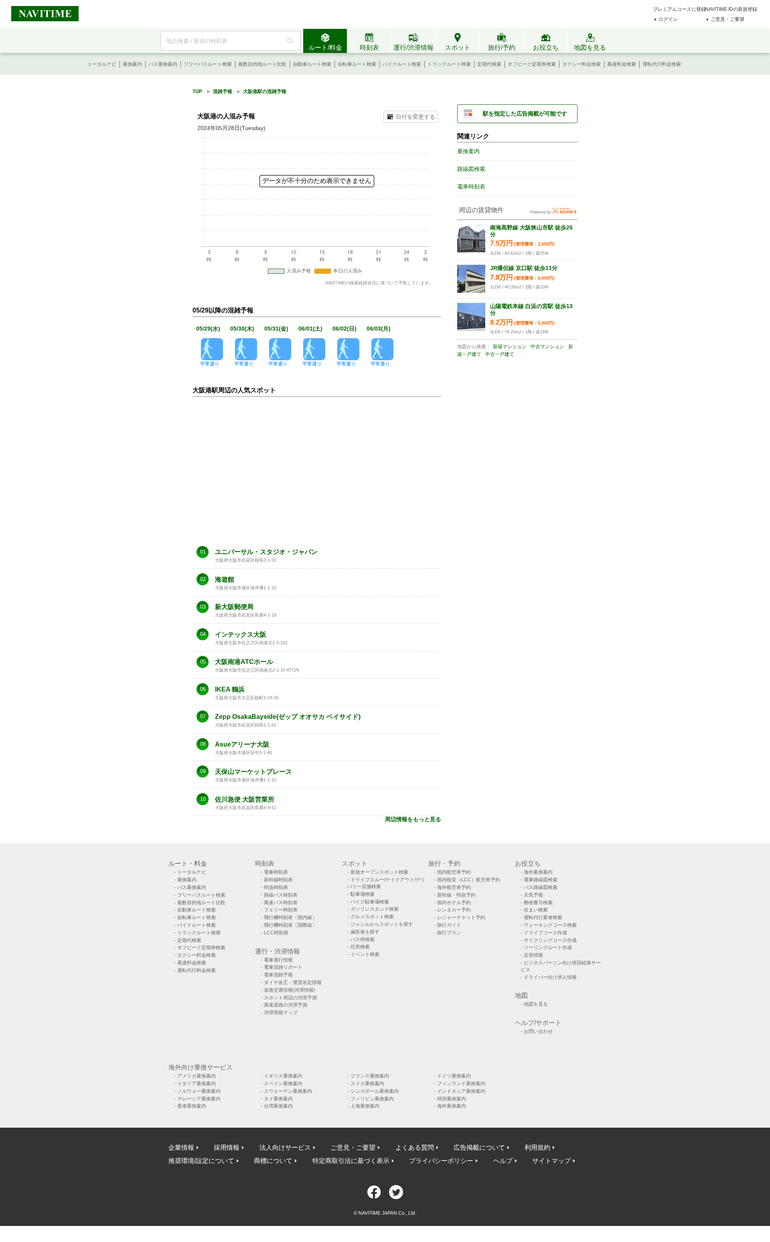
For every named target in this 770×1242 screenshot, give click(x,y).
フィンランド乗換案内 (461, 1083)
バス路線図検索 (540, 887)
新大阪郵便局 (234, 607)
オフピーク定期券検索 (532, 64)
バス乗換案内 (162, 64)
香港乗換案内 (191, 1106)
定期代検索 (489, 64)
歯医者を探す (365, 932)
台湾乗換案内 (278, 1106)
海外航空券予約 (454, 887)
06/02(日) (344, 328)
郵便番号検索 (538, 902)
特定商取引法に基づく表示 (350, 1160)
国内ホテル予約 (454, 902)
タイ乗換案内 (278, 1099)
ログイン (668, 19)
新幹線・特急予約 (456, 895)
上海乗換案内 (365, 1106)
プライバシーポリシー (441, 1160)
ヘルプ (503, 1160)
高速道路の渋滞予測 (285, 1005)
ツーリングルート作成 (548, 947)
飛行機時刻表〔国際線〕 (290, 925)
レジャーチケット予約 (461, 917)
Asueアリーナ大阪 (242, 744)
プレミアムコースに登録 (679, 9)
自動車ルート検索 (312, 64)
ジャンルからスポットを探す (382, 924)
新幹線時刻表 (278, 880)
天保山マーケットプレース (253, 772)
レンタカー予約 (454, 910)
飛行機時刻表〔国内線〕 (290, 917)
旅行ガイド (449, 925)
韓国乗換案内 (451, 1099)
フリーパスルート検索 (208, 64)
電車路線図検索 (540, 880)
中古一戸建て (499, 354)
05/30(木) (242, 328)
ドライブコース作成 (545, 933)
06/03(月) (379, 328)
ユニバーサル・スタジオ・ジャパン (266, 552)
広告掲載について (479, 1147)
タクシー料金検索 (581, 64)
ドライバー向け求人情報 (550, 977)
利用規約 (537, 1147)
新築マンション (510, 346)
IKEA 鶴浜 (230, 689)
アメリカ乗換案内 (196, 1076)
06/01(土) (310, 328)
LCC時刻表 (276, 933)
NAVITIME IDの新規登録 (731, 9)
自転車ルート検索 (357, 64)
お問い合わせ (538, 1031)
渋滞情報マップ (281, 1012)
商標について (273, 1160)
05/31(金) (276, 328)
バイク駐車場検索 (370, 902)
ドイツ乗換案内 (454, 1076)
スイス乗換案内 (367, 1083)
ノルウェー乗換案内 (199, 1091)
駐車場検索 (363, 894)
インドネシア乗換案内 (461, 1091)
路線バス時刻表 (281, 895)
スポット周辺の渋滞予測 (290, 997)
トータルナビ (101, 64)
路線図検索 (471, 169)
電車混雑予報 (278, 975)
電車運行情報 (278, 960)
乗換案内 (132, 64)
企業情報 (181, 1147)
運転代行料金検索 (661, 64)
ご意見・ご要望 (727, 19)
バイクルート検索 (402, 64)
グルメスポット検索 (372, 916)
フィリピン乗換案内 (372, 1099)
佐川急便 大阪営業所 (244, 799)
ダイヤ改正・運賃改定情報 (293, 982)
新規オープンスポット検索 (379, 872)
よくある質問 (414, 1147)
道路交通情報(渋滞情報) (289, 990)
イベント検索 (365, 954)
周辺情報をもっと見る (413, 819)
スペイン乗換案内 (283, 1083)
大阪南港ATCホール (244, 662)
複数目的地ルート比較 (262, 64)
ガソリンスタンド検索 (375, 909)
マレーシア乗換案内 (199, 1099)
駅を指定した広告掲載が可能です (525, 113)
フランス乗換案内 (370, 1076)
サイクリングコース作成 (550, 940)
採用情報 (226, 1147)
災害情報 (533, 955)
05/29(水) (208, 328)
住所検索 (360, 947)
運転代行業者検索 (543, 917)
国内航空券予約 (454, 872)
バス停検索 (363, 939)
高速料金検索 (621, 64)
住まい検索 (536, 910)
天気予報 (533, 895)
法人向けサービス (285, 1147)
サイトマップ (551, 1160)
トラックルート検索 (449, 64)
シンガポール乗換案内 (375, 1091)
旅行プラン (449, 933)
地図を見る (536, 1004)
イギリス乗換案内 (283, 1076)
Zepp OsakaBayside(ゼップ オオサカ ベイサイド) (288, 717)
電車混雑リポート (283, 967)
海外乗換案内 (538, 872)
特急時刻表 (276, 887)
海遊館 (224, 579)
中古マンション (547, 346)
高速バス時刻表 (281, 902)
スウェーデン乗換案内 (288, 1091)
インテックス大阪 (240, 634)
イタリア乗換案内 (196, 1083)
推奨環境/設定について (201, 1160)
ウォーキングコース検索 (550, 925)
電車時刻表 (471, 186)
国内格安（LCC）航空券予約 (468, 880)
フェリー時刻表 (281, 910)
